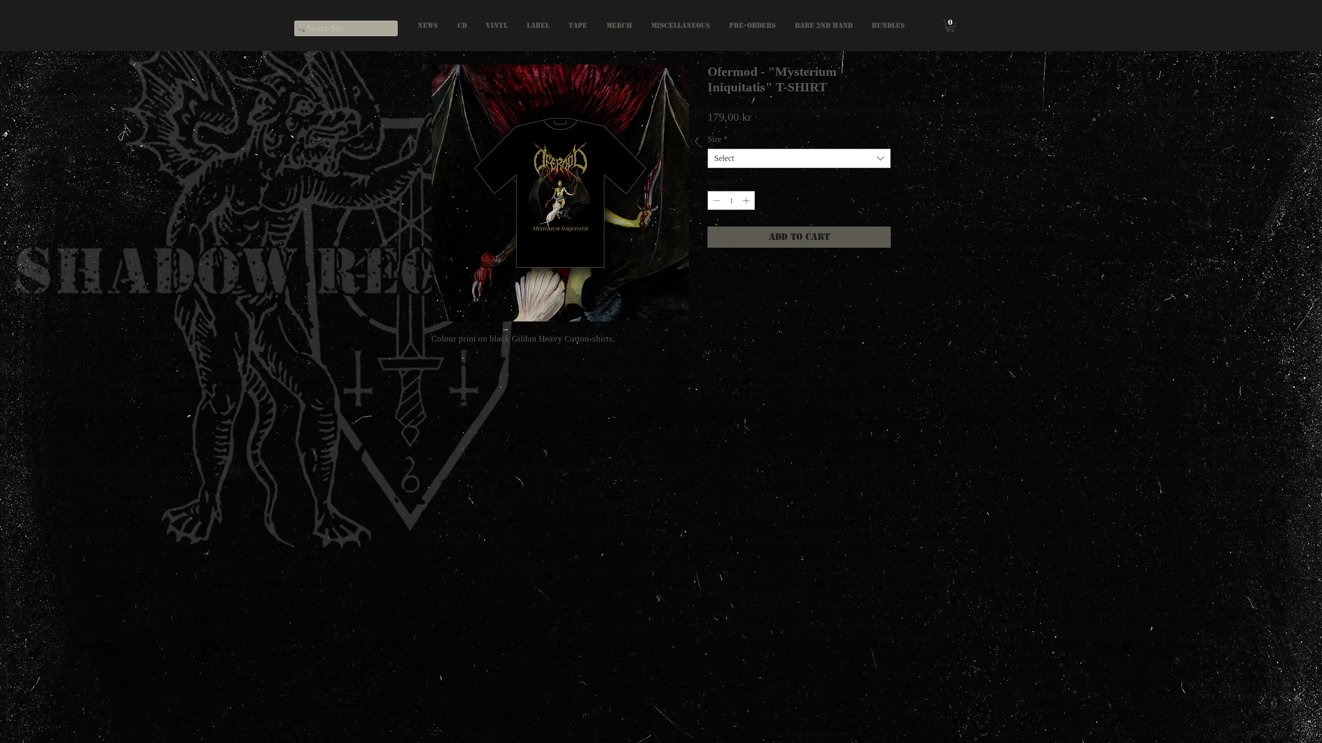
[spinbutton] (731, 200)
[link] (950, 26)
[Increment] (747, 200)
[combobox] (799, 158)
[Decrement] (715, 200)
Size (717, 139)
